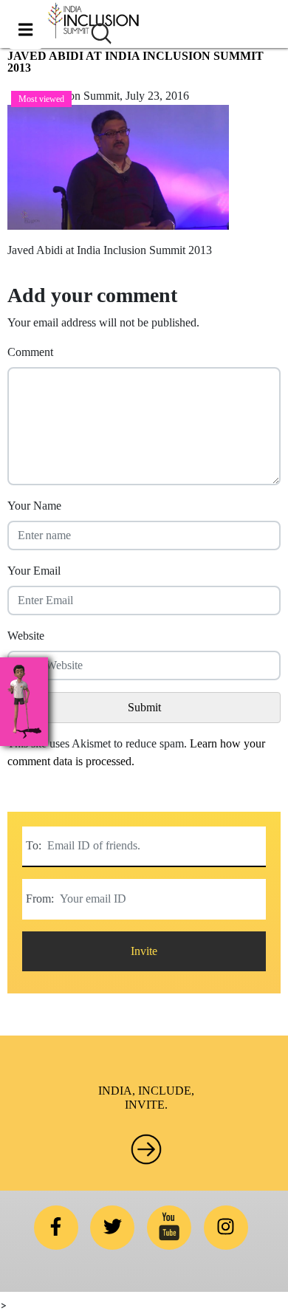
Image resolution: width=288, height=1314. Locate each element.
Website (25, 635)
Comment (30, 352)
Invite (144, 951)
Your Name (34, 505)
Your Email (34, 570)
